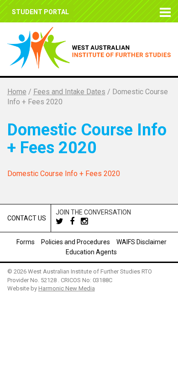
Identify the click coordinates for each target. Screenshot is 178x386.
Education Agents (91, 252)
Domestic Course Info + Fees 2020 (63, 173)
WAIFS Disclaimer (141, 242)
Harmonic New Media (66, 288)
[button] (164, 11)
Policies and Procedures (75, 242)
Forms (25, 242)
